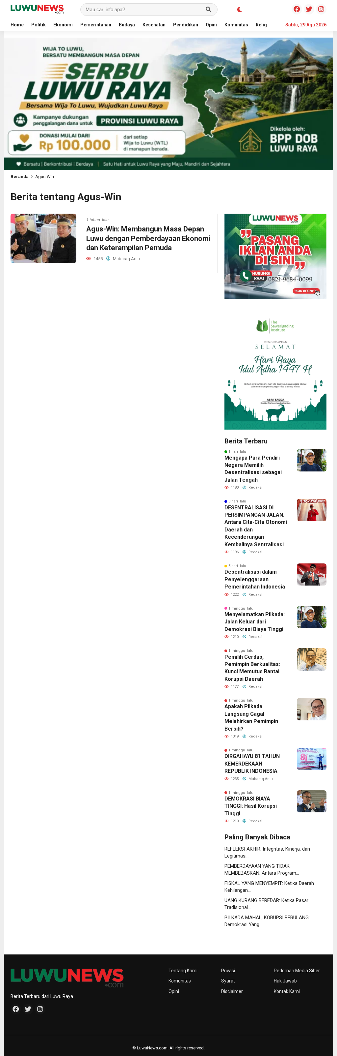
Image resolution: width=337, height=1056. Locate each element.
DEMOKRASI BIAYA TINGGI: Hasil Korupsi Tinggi (250, 806)
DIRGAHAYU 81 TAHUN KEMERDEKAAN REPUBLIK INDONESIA (252, 763)
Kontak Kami (287, 991)
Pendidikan (185, 24)
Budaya (127, 24)
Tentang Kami (182, 970)
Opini (211, 24)
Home (17, 24)
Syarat (228, 980)
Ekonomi (63, 24)
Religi (262, 24)
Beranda (20, 176)
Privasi (228, 970)
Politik (38, 24)
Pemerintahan (95, 24)
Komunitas (236, 24)
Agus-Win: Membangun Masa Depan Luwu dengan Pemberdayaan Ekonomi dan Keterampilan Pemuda (148, 238)
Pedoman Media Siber (297, 970)
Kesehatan (154, 24)
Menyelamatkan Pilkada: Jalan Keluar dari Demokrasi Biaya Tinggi (254, 621)
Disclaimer (232, 991)
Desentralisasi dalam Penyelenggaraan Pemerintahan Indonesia (254, 579)
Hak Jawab (285, 980)
